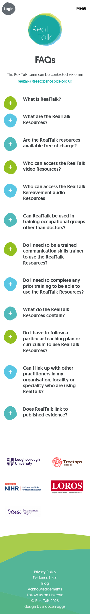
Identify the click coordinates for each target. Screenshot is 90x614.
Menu (81, 8)
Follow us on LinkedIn (45, 594)
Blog (45, 583)
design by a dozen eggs (45, 606)
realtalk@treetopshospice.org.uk (45, 81)
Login (8, 8)
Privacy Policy (45, 571)
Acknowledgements (45, 589)
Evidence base (45, 577)
